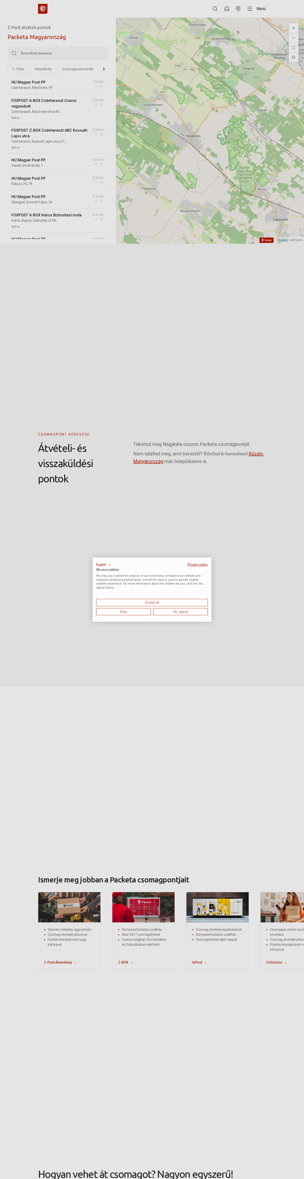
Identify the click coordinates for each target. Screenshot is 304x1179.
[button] (103, 564)
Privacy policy (198, 564)
